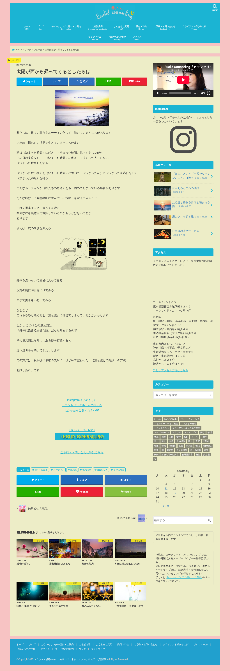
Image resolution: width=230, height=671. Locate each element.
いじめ (157, 419)
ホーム (27, 27)
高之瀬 (206, 454)
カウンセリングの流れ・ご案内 (66, 27)
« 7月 (166, 506)
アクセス (137, 38)
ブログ (40, 27)
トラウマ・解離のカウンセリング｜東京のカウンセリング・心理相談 (70, 659)
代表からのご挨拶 (117, 38)
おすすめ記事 (41, 469)
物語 (198, 446)
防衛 (198, 454)
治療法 (172, 446)
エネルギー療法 (188, 423)
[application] (183, 80)
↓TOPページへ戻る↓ (82, 430)
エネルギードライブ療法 (166, 423)
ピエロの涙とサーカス (187, 233)
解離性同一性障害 (170, 454)
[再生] (158, 93)
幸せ (156, 441)
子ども (194, 437)
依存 (202, 432)
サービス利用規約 (64, 649)
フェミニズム (190, 432)
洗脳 (181, 446)
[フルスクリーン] (209, 93)
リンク (82, 649)
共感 (156, 437)
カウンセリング (161, 428)
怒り (164, 441)
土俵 (171, 437)
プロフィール (94, 38)
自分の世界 (102, 469)
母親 (156, 446)
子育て (204, 437)
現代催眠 (86, 469)
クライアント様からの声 (194, 27)
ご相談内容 (97, 27)
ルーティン (59, 469)
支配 (198, 441)
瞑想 (156, 450)
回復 (164, 437)
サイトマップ (98, 649)
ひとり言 (24, 469)
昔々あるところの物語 (187, 190)
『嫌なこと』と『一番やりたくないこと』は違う (191, 175)
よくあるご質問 (121, 27)
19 (174, 492)
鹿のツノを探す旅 (190, 216)
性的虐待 (180, 441)
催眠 (210, 432)
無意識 (73, 469)
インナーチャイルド (189, 419)
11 (166, 488)
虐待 (206, 450)
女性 (178, 437)
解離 (156, 454)
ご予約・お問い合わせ (164, 27)
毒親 (164, 446)
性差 (171, 441)
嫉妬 (186, 437)
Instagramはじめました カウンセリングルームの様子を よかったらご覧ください (82, 405)
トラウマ (176, 432)
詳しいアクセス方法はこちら (170, 370)
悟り (190, 441)
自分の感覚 (119, 469)
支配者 (206, 441)
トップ (20, 644)
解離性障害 (187, 454)
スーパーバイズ (161, 432)
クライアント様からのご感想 (186, 428)
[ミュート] (203, 93)
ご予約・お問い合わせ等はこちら (82, 452)
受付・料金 (141, 27)
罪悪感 (170, 450)
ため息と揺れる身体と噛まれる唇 (191, 204)
